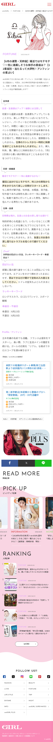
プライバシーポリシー (19, 733)
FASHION (7, 683)
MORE (26, 644)
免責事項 (4, 736)
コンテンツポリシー (32, 733)
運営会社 (11, 736)
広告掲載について (30, 736)
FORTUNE (32, 689)
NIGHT (31, 701)
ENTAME (7, 701)
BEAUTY (32, 683)
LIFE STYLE (8, 695)
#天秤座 (13, 419)
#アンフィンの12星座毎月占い (31, 419)
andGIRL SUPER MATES (37, 706)
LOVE (6, 689)
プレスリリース (6, 733)
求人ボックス (18, 384)
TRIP (30, 695)
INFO (6, 706)
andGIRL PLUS (9, 712)
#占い (5, 419)
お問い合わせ (19, 736)
